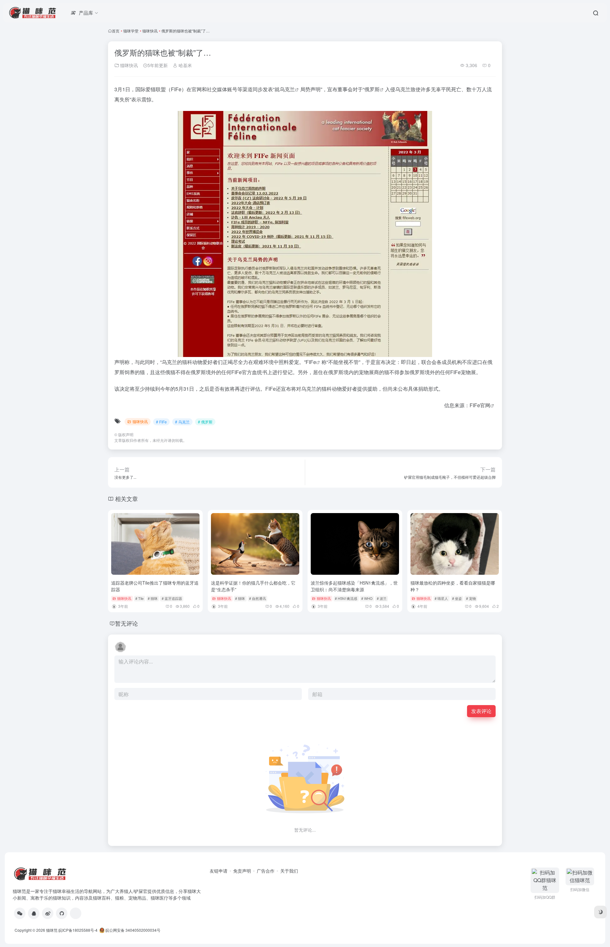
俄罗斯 (372, 89)
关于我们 (289, 871)
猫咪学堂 (131, 30)
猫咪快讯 (150, 30)
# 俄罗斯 (205, 421)
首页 (115, 30)
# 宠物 (471, 598)
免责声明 (242, 871)
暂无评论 (126, 623)
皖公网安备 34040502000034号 (132, 930)
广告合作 (265, 871)
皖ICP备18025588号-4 (78, 930)
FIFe (311, 362)
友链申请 (218, 871)
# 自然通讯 (257, 598)
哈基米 (184, 65)
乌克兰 (287, 89)
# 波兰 (382, 598)
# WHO (367, 598)
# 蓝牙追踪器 (172, 598)
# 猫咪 (153, 598)
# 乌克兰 (182, 421)
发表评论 (481, 711)
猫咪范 (52, 930)
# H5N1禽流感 (346, 598)
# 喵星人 (441, 598)
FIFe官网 (480, 405)
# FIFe (161, 421)
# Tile (139, 598)
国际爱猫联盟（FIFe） (160, 89)
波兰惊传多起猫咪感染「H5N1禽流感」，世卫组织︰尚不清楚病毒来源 (354, 586)
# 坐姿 (457, 598)
